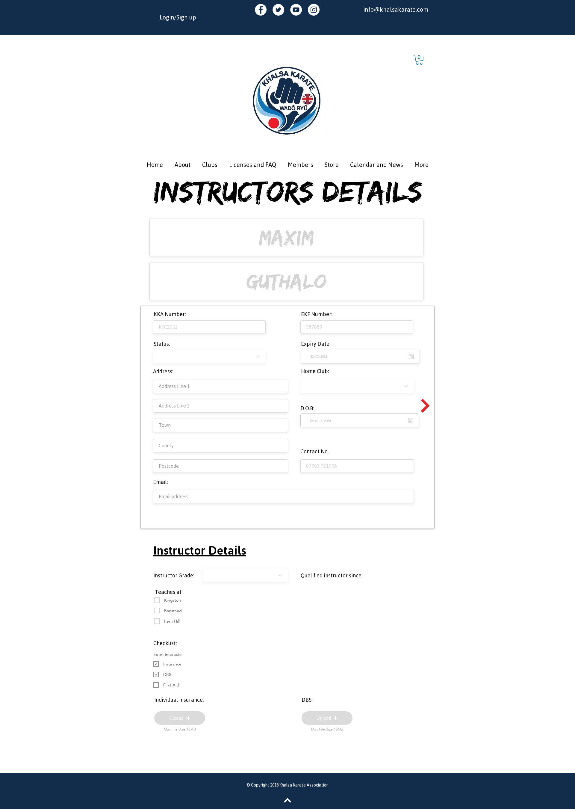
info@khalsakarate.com (395, 9)
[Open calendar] (410, 420)
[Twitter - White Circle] (278, 10)
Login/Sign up (178, 17)
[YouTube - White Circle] (296, 10)
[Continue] (425, 406)
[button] (419, 60)
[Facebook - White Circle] (261, 10)
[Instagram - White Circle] (314, 10)
